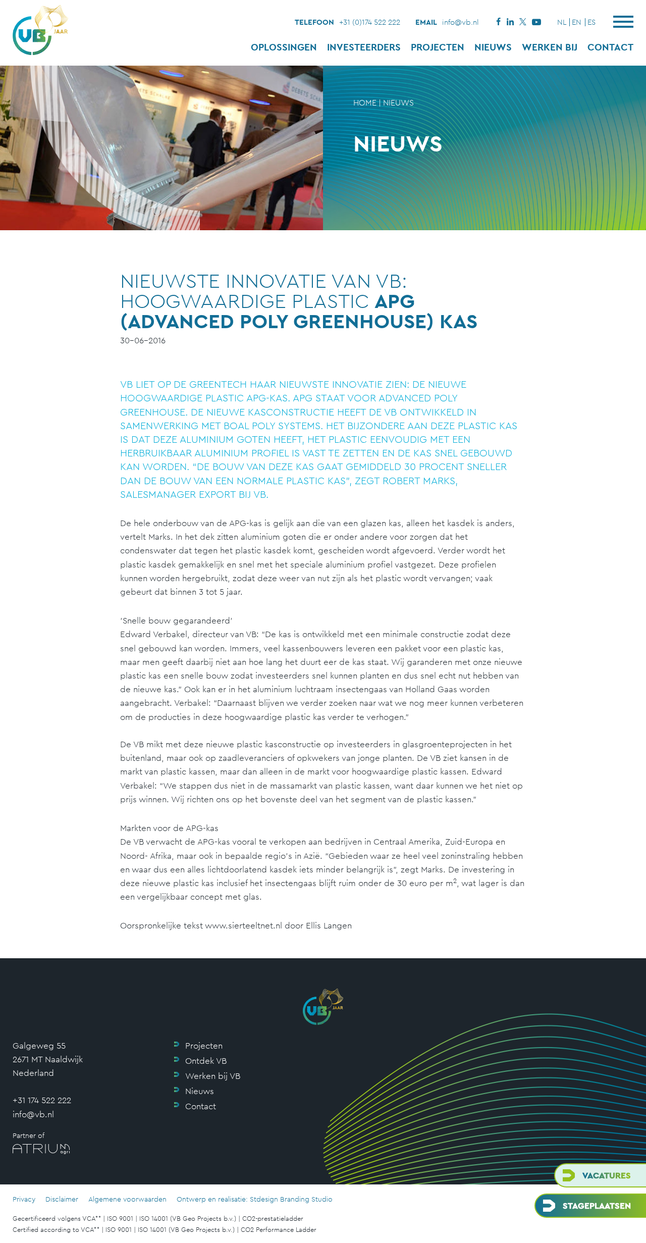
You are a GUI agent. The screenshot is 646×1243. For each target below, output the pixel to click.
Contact (610, 47)
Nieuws (493, 47)
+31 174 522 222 (42, 1100)
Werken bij (549, 47)
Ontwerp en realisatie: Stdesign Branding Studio (255, 1199)
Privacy (24, 1199)
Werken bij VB (212, 1075)
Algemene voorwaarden (127, 1199)
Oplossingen (284, 47)
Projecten (437, 47)
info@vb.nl (460, 22)
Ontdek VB (206, 1060)
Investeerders (364, 47)
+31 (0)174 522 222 (369, 22)
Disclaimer (61, 1199)
